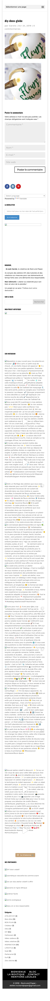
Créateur (8, 925)
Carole (12, 26)
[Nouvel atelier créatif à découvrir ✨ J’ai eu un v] (25, 789)
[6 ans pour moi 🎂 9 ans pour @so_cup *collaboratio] (25, 625)
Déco (7, 929)
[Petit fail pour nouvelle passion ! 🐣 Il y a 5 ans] (25, 666)
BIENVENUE (18, 971)
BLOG (32, 971)
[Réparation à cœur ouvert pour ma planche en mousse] (25, 380)
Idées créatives (11, 941)
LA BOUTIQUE (16, 974)
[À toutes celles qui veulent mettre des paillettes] (25, 462)
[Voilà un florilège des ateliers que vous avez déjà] (25, 503)
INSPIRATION (10, 945)
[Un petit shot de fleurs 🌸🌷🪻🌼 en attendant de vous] (25, 748)
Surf (6, 957)
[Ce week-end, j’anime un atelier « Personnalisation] (25, 585)
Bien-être (8, 919)
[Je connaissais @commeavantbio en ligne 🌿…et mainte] (25, 544)
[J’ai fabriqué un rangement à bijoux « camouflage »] (25, 707)
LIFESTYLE (9, 948)
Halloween (9, 935)
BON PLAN (9, 922)
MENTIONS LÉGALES (23, 977)
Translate (23, 199)
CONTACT (34, 974)
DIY (6, 932)
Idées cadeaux (10, 938)
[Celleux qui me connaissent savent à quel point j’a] (25, 830)
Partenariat (9, 954)
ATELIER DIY (10, 916)
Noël (6, 951)
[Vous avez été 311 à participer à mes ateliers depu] (25, 421)
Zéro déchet (9, 961)
